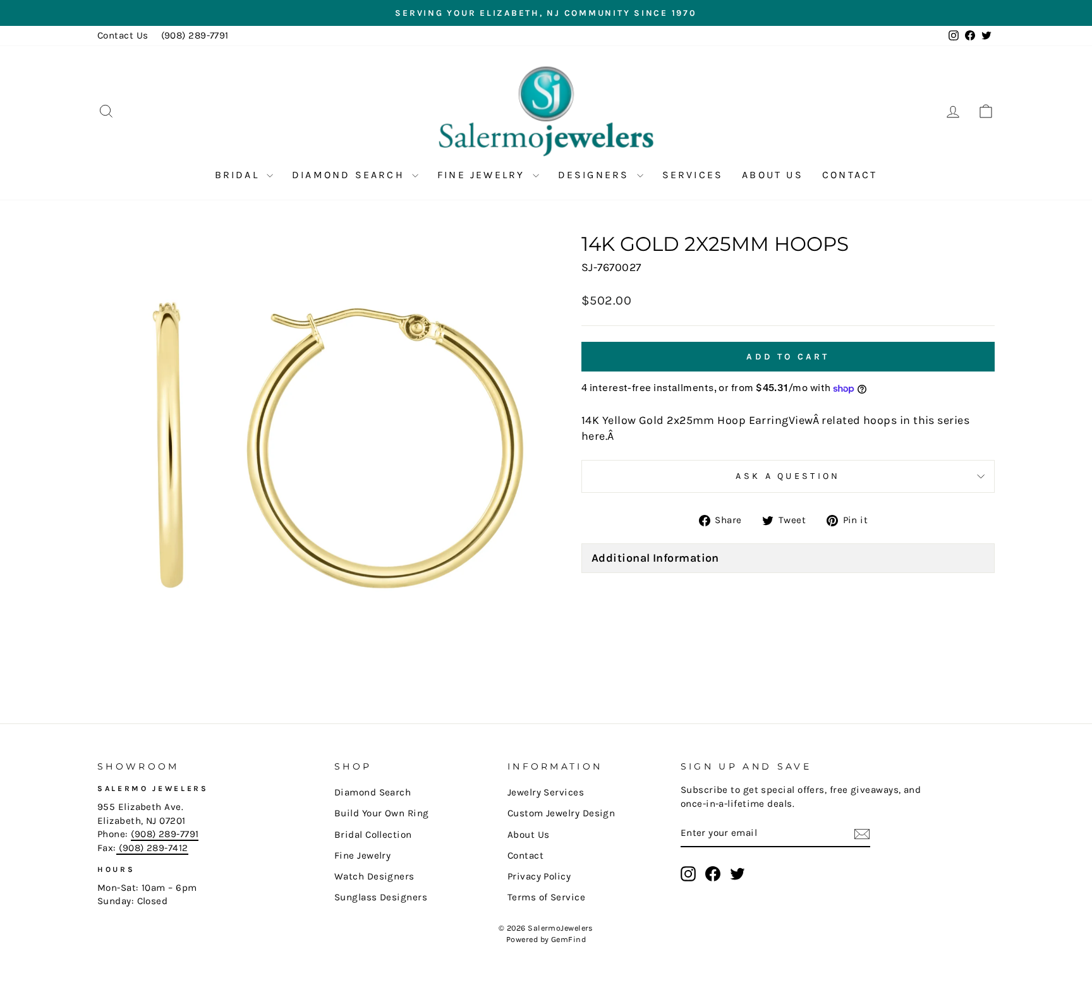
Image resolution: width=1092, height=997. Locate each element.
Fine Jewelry (483, 175)
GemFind (568, 939)
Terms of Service (546, 897)
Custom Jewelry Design (561, 813)
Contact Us (123, 35)
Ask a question (788, 476)
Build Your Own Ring (381, 813)
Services (693, 175)
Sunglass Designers (380, 897)
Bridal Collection (373, 834)
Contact (849, 175)
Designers (596, 175)
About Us (772, 175)
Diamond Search (350, 175)
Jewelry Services (545, 792)
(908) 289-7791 (195, 35)
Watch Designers (374, 876)
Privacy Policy (539, 876)
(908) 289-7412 (152, 848)
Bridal (239, 175)
